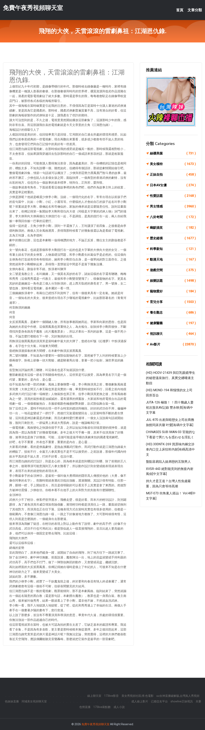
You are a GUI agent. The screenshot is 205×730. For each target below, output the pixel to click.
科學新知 (173, 249)
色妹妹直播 (12, 701)
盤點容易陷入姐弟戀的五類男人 (168, 462)
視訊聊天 (173, 334)
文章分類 (195, 10)
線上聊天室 (94, 695)
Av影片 (173, 344)
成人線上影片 (139, 701)
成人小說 (119, 707)
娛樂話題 (173, 281)
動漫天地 (173, 259)
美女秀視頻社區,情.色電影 (138, 695)
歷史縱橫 (173, 238)
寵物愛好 (173, 291)
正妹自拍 (173, 174)
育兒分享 (173, 302)
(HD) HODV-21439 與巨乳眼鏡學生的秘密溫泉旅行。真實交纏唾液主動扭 (170, 378)
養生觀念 (173, 312)
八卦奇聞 (173, 217)
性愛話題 (173, 196)
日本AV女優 (173, 185)
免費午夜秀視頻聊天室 (33, 7)
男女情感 (173, 206)
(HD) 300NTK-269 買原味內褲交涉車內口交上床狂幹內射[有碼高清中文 (170, 449)
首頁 (179, 10)
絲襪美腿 (173, 153)
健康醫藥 (173, 323)
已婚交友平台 (159, 701)
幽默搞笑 (173, 227)
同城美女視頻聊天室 (34, 701)
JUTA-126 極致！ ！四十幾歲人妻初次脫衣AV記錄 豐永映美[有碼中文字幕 (170, 407)
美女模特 (173, 164)
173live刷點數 (102, 707)
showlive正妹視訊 (182, 701)
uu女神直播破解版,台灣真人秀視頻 (177, 695)
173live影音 (111, 695)
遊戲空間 (173, 270)
